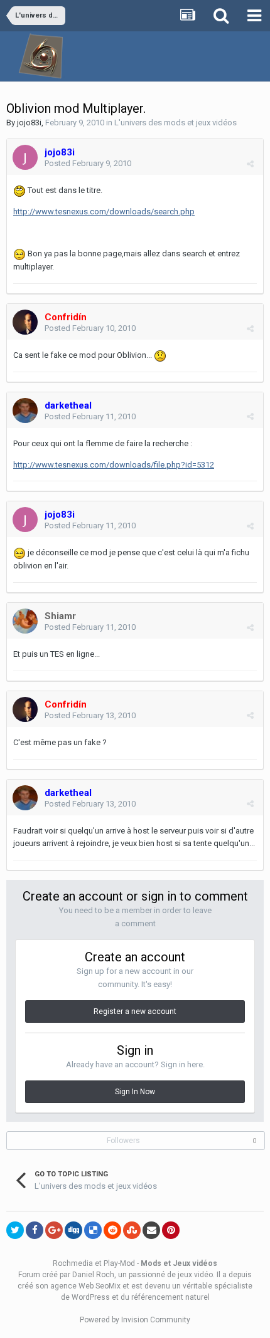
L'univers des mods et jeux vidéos (175, 122)
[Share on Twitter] (15, 1230)
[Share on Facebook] (34, 1230)
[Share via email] (151, 1230)
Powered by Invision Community (135, 1319)
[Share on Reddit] (112, 1230)
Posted (88, 163)
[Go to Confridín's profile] (25, 322)
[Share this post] (250, 164)
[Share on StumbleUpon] (132, 1230)
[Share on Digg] (73, 1230)
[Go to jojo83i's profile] (25, 157)
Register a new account (135, 1011)
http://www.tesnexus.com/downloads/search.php (104, 211)
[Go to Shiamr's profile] (25, 621)
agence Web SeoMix (85, 1286)
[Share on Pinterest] (171, 1230)
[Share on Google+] (54, 1230)
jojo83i (29, 122)
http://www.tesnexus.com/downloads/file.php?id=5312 (113, 464)
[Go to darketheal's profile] (25, 410)
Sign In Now (135, 1091)
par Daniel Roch (87, 1274)
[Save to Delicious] (93, 1230)
